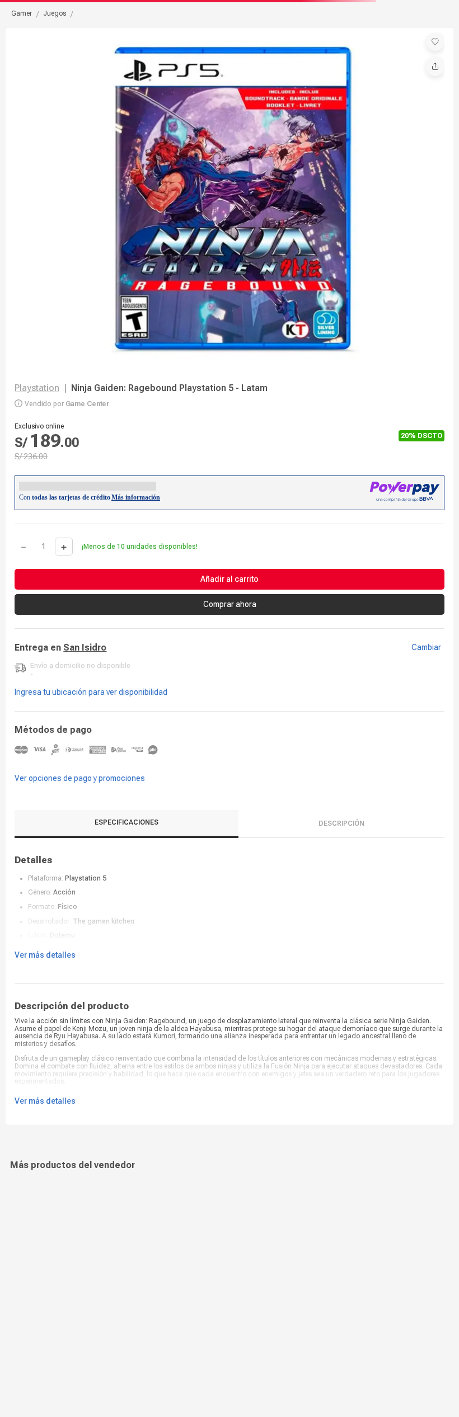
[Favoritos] (435, 41)
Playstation (37, 388)
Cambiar (426, 658)
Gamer (21, 13)
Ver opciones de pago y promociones (80, 788)
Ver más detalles (45, 966)
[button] (435, 41)
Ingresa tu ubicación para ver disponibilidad (91, 703)
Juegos (54, 13)
